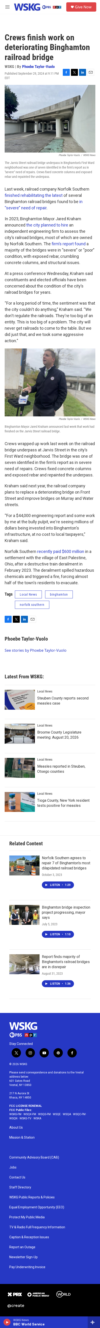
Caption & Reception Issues (29, 1237)
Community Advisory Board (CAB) (34, 1157)
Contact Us (17, 1177)
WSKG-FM (15, 1114)
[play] (7, 1322)
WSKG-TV (25, 1118)
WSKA (37, 1118)
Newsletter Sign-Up (23, 1257)
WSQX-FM (29, 1114)
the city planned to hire (47, 225)
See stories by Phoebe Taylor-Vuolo (36, 650)
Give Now (83, 7)
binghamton (59, 594)
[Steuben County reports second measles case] (20, 700)
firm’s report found (69, 243)
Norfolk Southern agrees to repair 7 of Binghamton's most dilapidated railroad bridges (66, 863)
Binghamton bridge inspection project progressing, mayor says (66, 912)
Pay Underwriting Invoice (27, 1267)
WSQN (13, 1118)
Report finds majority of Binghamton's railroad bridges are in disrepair (66, 961)
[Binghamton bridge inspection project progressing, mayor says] (24, 915)
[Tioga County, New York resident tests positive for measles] (20, 802)
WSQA (67, 1114)
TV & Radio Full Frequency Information (37, 1227)
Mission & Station (22, 1137)
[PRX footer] (14, 1294)
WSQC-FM (79, 1114)
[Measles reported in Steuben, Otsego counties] (20, 768)
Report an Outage (22, 1247)
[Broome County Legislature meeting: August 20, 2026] (20, 734)
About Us (16, 1127)
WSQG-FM (44, 1114)
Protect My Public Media (27, 1217)
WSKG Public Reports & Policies (32, 1197)
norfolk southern (32, 605)
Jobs (13, 1167)
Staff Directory (20, 1187)
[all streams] (94, 1322)
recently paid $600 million (60, 551)
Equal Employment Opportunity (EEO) (36, 1207)
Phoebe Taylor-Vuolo (38, 66)
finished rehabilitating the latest (34, 195)
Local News (28, 594)
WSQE (57, 1114)
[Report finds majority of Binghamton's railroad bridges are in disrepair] (24, 964)
